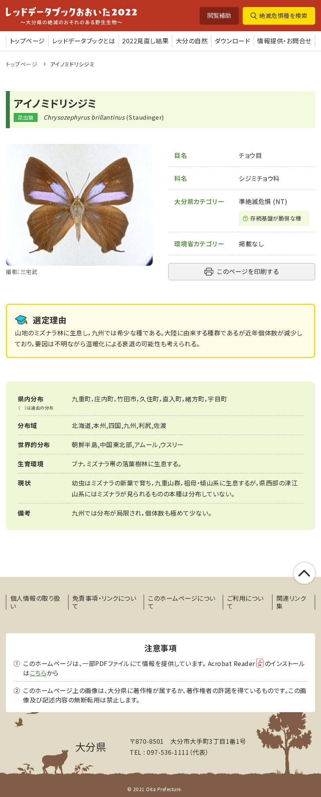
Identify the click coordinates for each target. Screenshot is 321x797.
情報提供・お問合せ (284, 40)
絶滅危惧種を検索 (283, 15)
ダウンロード (232, 40)
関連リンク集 (291, 602)
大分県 (90, 746)
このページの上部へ (304, 573)
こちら (38, 672)
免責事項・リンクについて (104, 602)
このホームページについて (182, 602)
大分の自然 (192, 40)
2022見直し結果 (145, 40)
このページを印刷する (247, 271)
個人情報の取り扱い (35, 602)
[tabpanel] (79, 210)
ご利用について (245, 602)
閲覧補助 (219, 15)
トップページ (27, 40)
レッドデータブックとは (83, 40)
